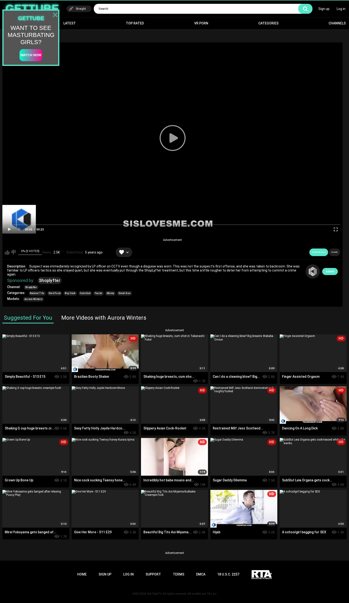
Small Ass (124, 293)
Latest (69, 23)
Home (82, 574)
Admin (330, 271)
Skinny (110, 293)
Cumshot (85, 293)
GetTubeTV (154, 593)
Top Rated (135, 23)
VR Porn (201, 23)
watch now (30, 55)
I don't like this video (13, 252)
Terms (178, 574)
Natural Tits (37, 293)
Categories (268, 23)
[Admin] (313, 271)
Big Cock (70, 293)
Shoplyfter (49, 280)
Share (334, 252)
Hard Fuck (55, 293)
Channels (337, 23)
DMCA (200, 574)
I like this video (7, 252)
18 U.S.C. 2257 (228, 574)
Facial (98, 293)
